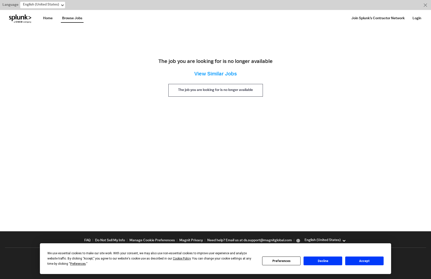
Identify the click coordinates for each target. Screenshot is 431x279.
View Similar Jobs (215, 74)
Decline (323, 261)
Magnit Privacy (191, 240)
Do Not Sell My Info (110, 240)
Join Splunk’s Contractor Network (378, 18)
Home (48, 18)
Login (417, 18)
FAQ (87, 240)
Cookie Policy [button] (182, 258)
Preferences (281, 261)
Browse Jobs (72, 18)
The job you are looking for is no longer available (215, 90)
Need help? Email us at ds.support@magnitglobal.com (249, 240)
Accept (364, 261)
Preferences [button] (78, 264)
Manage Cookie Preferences (152, 240)
